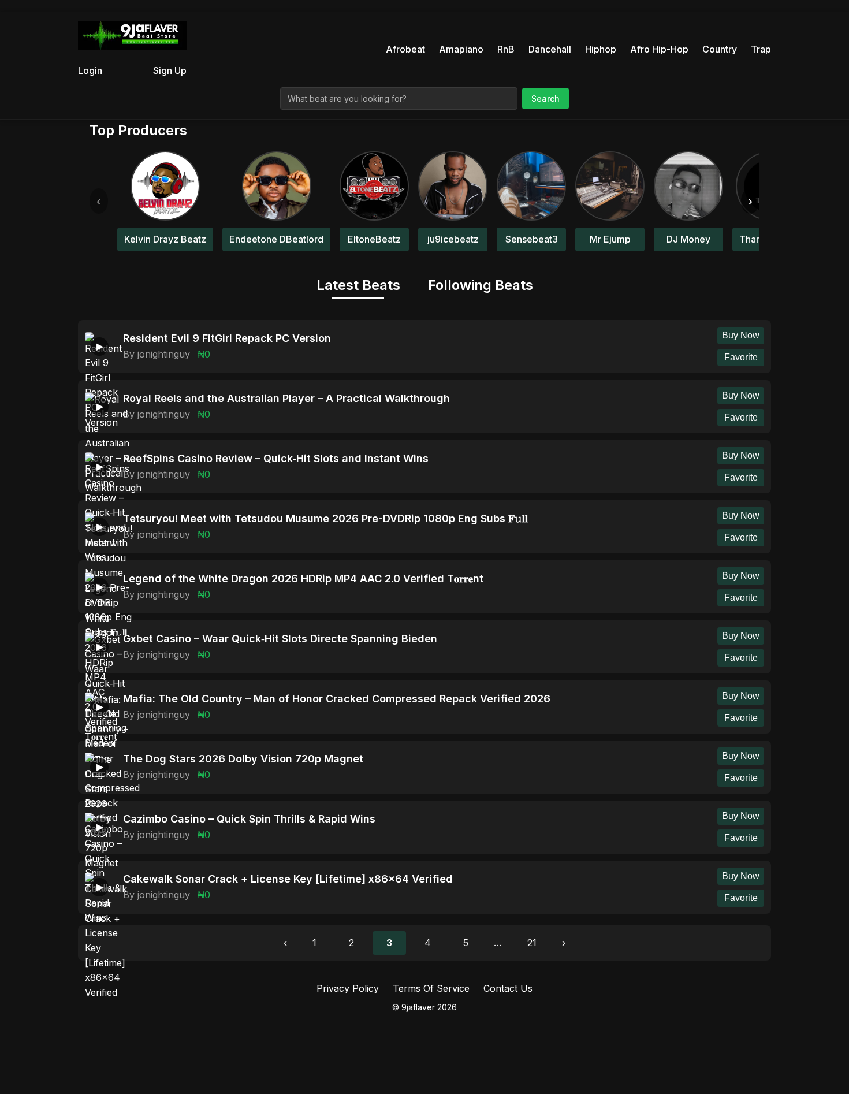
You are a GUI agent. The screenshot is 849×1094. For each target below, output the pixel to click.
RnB (506, 49)
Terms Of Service (431, 988)
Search (545, 98)
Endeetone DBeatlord (276, 239)
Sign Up (170, 70)
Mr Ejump (610, 239)
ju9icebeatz (453, 239)
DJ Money (688, 239)
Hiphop (600, 49)
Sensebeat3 (531, 239)
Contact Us (508, 988)
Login (90, 70)
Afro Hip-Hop (659, 49)
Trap (761, 49)
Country (719, 49)
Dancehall (549, 49)
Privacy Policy (347, 988)
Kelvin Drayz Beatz (165, 239)
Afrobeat (405, 49)
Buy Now (740, 335)
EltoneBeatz (374, 239)
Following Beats (480, 285)
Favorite (741, 357)
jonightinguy (163, 354)
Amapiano (461, 49)
